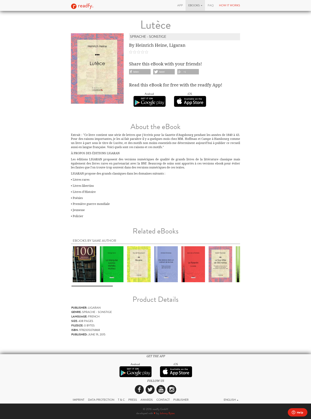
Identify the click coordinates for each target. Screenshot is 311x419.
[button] (195, 5)
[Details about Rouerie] (139, 264)
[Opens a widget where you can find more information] (297, 412)
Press (132, 400)
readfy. (85, 5)
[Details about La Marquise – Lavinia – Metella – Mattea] (111, 264)
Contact (163, 400)
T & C (121, 400)
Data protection (101, 400)
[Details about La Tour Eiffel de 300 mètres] (220, 264)
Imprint (78, 400)
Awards (147, 400)
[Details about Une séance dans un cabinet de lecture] (166, 264)
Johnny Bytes (167, 413)
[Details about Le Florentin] (193, 264)
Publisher (181, 400)
